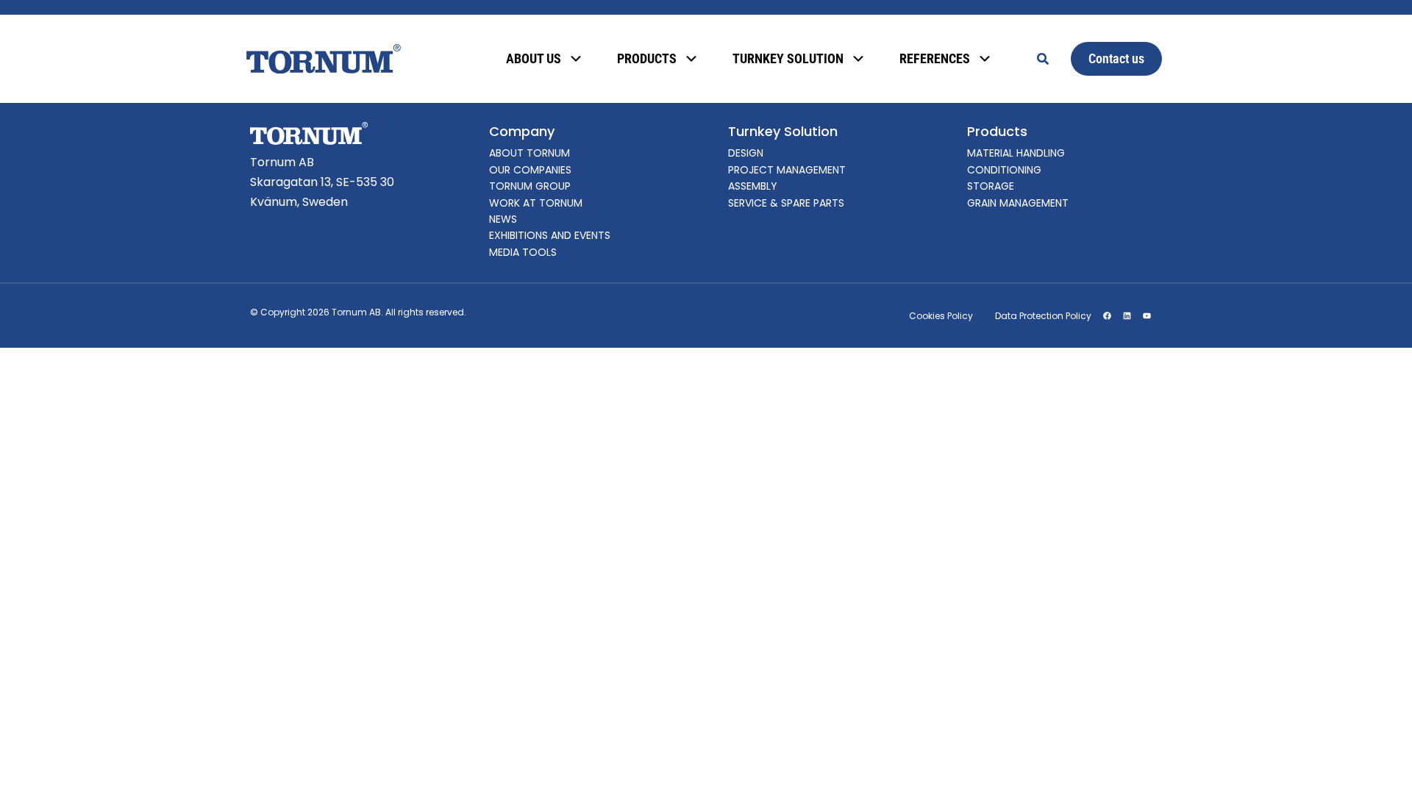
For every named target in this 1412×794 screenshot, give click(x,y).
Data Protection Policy (1043, 316)
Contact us (1116, 58)
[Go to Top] (1381, 763)
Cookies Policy (941, 316)
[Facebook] (1107, 316)
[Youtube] (1146, 316)
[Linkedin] (1127, 316)
